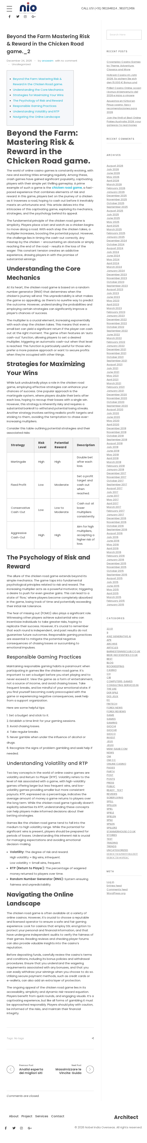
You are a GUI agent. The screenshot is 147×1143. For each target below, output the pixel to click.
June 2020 (113, 417)
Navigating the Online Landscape (36, 117)
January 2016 (115, 559)
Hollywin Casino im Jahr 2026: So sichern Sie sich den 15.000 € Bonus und (122, 78)
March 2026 (114, 184)
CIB (109, 677)
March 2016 (114, 552)
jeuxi (110, 745)
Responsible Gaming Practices (34, 106)
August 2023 (115, 289)
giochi (111, 726)
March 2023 (114, 308)
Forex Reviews (116, 711)
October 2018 (115, 436)
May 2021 (113, 376)
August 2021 (114, 364)
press (110, 783)
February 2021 (116, 387)
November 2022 (117, 323)
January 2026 (116, 192)
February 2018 (116, 466)
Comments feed (117, 889)
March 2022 (114, 338)
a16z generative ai (119, 636)
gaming (112, 723)
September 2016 (117, 529)
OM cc (111, 760)
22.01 (110, 629)
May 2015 (113, 589)
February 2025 (116, 233)
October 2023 (115, 282)
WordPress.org (116, 893)
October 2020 (115, 402)
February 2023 (116, 312)
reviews (112, 794)
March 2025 (114, 229)
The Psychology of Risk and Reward (38, 101)
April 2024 (113, 263)
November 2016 (116, 522)
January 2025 (116, 237)
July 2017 (112, 492)
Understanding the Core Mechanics (38, 90)
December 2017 (116, 473)
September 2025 (117, 207)
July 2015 (112, 582)
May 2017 (113, 499)
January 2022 (116, 346)
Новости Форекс (118, 857)
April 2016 (112, 548)
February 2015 (116, 601)
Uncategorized (21, 64)
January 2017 (115, 514)
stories (112, 835)
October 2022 (115, 327)
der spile (112, 692)
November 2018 (116, 432)
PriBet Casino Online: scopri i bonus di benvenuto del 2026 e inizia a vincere (124, 91)
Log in (110, 882)
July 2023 (113, 293)
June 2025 (113, 218)
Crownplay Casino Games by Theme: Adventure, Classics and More (123, 65)
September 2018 (117, 439)
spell (110, 801)
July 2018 (112, 447)
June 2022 (113, 334)
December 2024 (117, 240)
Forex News (114, 707)
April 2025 (113, 226)
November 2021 (116, 353)
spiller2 (112, 828)
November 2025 (117, 199)
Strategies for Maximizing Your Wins (38, 95)
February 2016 (116, 556)
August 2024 (115, 248)
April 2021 (112, 379)
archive (112, 644)
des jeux (112, 696)
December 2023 (117, 274)
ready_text (115, 790)
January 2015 (115, 604)
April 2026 (113, 180)
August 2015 (114, 578)
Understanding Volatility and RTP (36, 111)
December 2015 (116, 563)
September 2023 (117, 286)
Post (110, 775)
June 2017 (113, 496)
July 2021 (112, 368)
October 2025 (115, 203)
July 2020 (113, 413)
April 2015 (112, 593)
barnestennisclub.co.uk (123, 651)
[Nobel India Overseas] (27, 8)
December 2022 (117, 319)
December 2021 (116, 349)
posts (111, 779)
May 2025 (113, 222)
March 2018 (114, 462)
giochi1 (112, 730)
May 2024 (113, 259)
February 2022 (116, 342)
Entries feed (114, 885)
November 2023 (117, 278)
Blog (110, 662)
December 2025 (117, 195)
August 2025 (115, 210)
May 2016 (113, 544)
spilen (111, 824)
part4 (111, 771)
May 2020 (113, 420)
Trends (111, 846)
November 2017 (116, 477)
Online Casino (116, 764)
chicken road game (67, 188)
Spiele (110, 812)
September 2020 (117, 406)
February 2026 (116, 188)
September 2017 (117, 484)
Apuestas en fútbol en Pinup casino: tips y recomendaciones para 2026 (122, 106)
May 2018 (113, 454)
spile (110, 820)
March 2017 (114, 507)
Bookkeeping (115, 666)
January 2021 (115, 391)
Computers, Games (119, 681)
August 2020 (115, 409)
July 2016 (112, 537)
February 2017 (116, 511)
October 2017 (115, 481)
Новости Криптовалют (122, 854)
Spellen (112, 805)
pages (111, 767)
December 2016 (116, 518)
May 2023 (113, 300)
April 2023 (113, 304)
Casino (112, 670)
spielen (111, 816)
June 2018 (113, 451)
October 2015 (115, 571)
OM (109, 756)
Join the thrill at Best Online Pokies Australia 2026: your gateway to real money (124, 121)
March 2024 (114, 267)
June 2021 (113, 372)
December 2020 (117, 394)
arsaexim (47, 61)
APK (109, 640)
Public (111, 786)
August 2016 (114, 533)
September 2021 (117, 360)
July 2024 (113, 252)
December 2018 (116, 428)
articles (112, 647)
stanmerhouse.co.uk (121, 831)
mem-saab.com (117, 749)
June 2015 (113, 586)
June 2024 (113, 255)
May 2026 (113, 177)
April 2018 (112, 458)
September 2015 (117, 574)
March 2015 (114, 597)
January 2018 (115, 469)
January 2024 (116, 271)
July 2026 (113, 169)
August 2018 (114, 443)
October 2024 (115, 244)
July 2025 (113, 214)
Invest (111, 737)
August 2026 (115, 166)
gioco (111, 734)
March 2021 (114, 383)
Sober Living (115, 797)
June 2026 (113, 173)
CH (108, 674)
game (110, 715)
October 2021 (115, 357)
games (111, 719)
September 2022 (117, 331)
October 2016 (115, 526)
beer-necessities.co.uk (122, 655)
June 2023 (113, 297)
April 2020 (113, 424)
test (110, 839)
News (110, 752)
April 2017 (112, 503)
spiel (110, 809)
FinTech (112, 704)
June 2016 (113, 541)
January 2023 (116, 315)
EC (108, 700)
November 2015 (116, 567)
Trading (112, 843)
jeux (110, 741)
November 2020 (117, 398)
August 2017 (114, 488)
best (110, 659)
